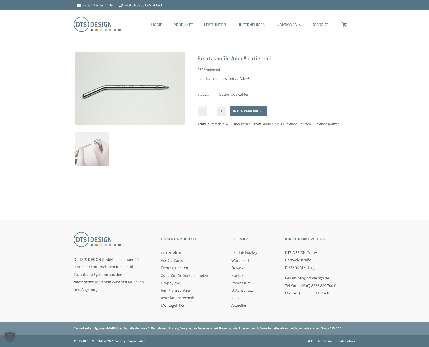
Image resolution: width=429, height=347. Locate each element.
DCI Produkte (172, 252)
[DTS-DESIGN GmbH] (97, 28)
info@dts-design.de (98, 5)
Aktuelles (239, 305)
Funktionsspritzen (326, 124)
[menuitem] (157, 31)
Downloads (240, 267)
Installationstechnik (177, 297)
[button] (10, 337)
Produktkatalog (244, 252)
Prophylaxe (170, 283)
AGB (235, 297)
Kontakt (238, 275)
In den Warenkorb (248, 111)
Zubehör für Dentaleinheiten (185, 275)
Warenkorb (240, 260)
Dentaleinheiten (174, 267)
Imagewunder (135, 341)
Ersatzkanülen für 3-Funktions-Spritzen (281, 124)
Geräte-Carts (172, 260)
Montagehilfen (173, 305)
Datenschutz (242, 290)
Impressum (241, 283)
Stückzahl (205, 95)
